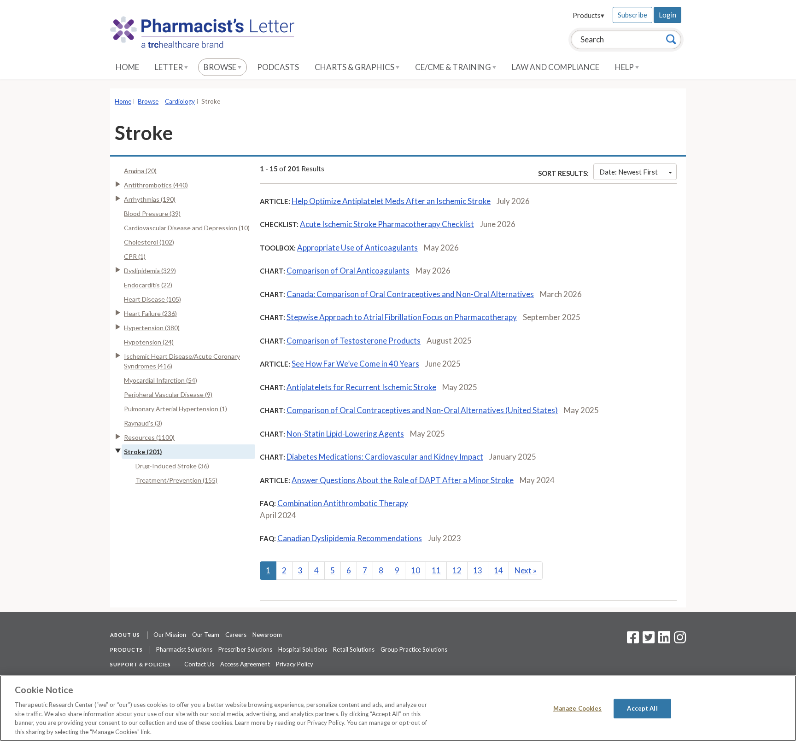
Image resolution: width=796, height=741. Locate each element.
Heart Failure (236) (150, 313)
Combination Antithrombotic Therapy (342, 503)
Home (127, 67)
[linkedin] (664, 640)
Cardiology (180, 101)
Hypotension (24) (149, 342)
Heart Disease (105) (152, 299)
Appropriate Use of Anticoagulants (357, 247)
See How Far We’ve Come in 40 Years (355, 363)
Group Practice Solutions (413, 649)
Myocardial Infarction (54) (160, 380)
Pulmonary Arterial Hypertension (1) (175, 409)
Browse (221, 67)
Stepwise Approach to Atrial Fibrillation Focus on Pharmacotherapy (402, 317)
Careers (235, 634)
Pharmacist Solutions (184, 649)
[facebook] (633, 640)
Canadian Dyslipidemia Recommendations (349, 538)
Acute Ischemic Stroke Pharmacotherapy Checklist (387, 224)
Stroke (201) (143, 451)
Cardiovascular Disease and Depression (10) (187, 228)
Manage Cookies (577, 708)
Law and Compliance (555, 67)
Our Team (205, 634)
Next (526, 570)
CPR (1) (135, 256)
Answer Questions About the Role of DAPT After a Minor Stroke (403, 480)
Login (667, 15)
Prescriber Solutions (245, 649)
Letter (169, 67)
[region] (398, 708)
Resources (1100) (149, 437)
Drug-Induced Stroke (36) (172, 466)
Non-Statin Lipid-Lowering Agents (345, 433)
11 (436, 570)
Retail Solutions (354, 649)
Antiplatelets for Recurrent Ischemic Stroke (361, 387)
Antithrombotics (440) (156, 185)
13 (477, 570)
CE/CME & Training (453, 67)
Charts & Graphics (355, 67)
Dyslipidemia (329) (150, 270)
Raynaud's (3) (143, 423)
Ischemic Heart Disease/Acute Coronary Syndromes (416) (182, 361)
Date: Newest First (628, 172)
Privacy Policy (294, 664)
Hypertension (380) (152, 328)
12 (457, 570)
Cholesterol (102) (149, 242)
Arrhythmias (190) (150, 199)
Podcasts (278, 67)
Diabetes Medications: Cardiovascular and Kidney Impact (385, 456)
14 (498, 570)
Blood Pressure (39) (152, 213)
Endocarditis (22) (148, 285)
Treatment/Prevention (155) (176, 480)
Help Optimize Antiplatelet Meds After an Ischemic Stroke (391, 201)
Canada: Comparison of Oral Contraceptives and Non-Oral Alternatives (410, 294)
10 (415, 570)
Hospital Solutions (302, 649)
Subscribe (632, 15)
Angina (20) (140, 171)
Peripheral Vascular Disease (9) (168, 394)
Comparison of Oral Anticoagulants (348, 270)
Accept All (642, 708)
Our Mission (169, 634)
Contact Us (199, 664)
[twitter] (647, 640)
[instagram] (680, 640)
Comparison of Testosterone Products (354, 340)
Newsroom (267, 634)
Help (625, 67)
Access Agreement (245, 664)
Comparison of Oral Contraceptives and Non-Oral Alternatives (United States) (422, 410)
